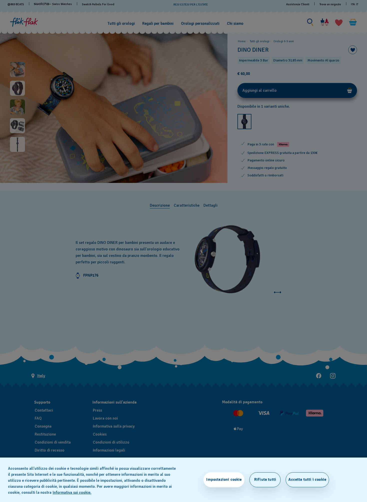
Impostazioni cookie (224, 479)
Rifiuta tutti (265, 479)
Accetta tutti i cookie (307, 479)
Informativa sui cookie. (72, 492)
